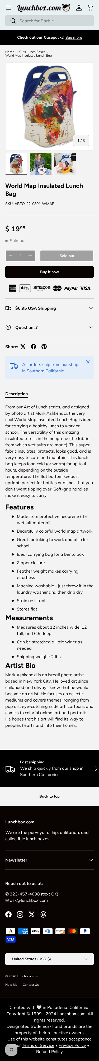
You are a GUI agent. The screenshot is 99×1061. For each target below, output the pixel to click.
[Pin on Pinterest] (44, 346)
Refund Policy (49, 1051)
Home (9, 51)
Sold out (67, 255)
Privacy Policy (72, 1045)
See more (73, 37)
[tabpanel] (49, 568)
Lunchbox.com (27, 976)
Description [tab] (16, 393)
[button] (90, 8)
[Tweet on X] (23, 346)
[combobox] (49, 20)
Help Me (11, 985)
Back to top (49, 796)
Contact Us (31, 985)
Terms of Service (38, 1045)
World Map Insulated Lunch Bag (28, 55)
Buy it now (49, 271)
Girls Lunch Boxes (32, 51)
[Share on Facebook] (33, 346)
